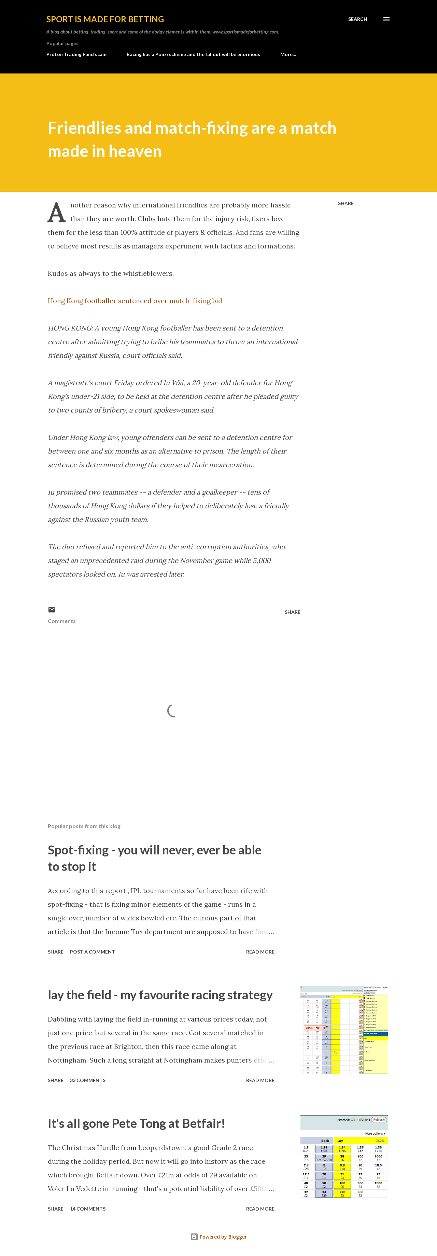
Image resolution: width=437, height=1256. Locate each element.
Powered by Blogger (222, 1236)
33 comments (87, 1080)
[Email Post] (52, 612)
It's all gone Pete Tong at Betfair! (136, 1123)
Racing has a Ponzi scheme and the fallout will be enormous (193, 54)
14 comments (87, 1209)
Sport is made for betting (105, 19)
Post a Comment (92, 952)
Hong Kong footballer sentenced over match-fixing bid (135, 300)
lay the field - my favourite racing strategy (160, 994)
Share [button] (346, 203)
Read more (260, 952)
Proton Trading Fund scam (76, 54)
